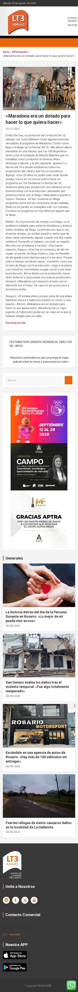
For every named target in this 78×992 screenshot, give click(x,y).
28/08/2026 (13, 625)
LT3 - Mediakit (11, 934)
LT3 (49, 985)
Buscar (68, 380)
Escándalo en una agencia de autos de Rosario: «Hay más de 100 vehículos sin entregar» (36, 757)
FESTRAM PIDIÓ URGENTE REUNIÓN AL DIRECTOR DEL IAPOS (40, 344)
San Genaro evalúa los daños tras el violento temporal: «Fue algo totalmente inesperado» (37, 686)
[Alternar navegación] (7, 42)
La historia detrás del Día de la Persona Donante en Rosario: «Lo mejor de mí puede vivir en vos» (36, 616)
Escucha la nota (16, 323)
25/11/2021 (13, 128)
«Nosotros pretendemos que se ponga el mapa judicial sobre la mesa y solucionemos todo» (39, 359)
